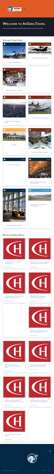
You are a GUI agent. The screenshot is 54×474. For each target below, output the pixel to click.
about (49, 470)
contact (44, 470)
